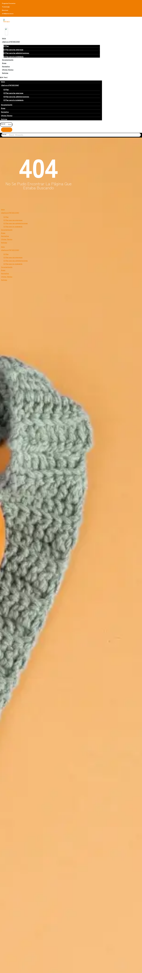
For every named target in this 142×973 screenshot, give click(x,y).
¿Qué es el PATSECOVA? (11, 42)
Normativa (6, 66)
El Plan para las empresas (13, 49)
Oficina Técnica (7, 70)
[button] (51, 77)
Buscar (2, 124)
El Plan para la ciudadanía (13, 56)
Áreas (4, 63)
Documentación (7, 60)
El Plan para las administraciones (16, 53)
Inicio (4, 38)
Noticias (5, 73)
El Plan (6, 46)
